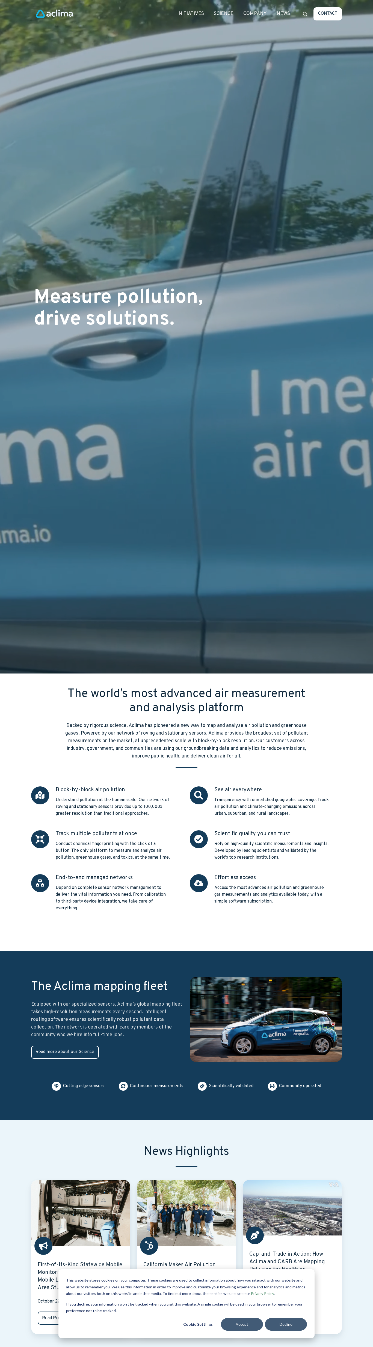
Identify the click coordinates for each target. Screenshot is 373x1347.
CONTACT (328, 13)
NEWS (283, 14)
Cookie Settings (198, 1324)
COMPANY (255, 14)
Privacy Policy (262, 1293)
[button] (305, 14)
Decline (286, 1324)
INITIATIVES (190, 14)
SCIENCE (223, 14)
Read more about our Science (64, 1052)
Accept (242, 1324)
